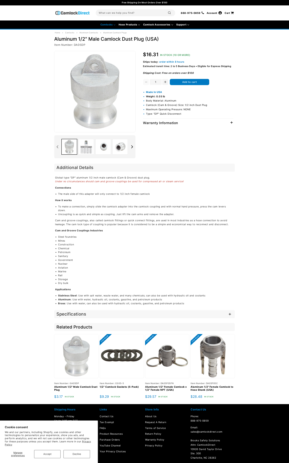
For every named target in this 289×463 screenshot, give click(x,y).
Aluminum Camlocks (88, 32)
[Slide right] (132, 147)
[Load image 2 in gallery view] (86, 147)
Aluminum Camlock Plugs (115, 32)
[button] (230, 13)
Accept (47, 453)
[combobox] (135, 12)
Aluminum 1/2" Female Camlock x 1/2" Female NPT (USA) (166, 388)
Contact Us (106, 416)
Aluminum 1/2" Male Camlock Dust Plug (76, 388)
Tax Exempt (107, 422)
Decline (77, 453)
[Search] (169, 12)
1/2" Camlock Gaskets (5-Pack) (119, 386)
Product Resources (111, 433)
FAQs (103, 428)
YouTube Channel (110, 445)
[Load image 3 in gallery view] (103, 147)
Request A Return (155, 422)
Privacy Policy (153, 445)
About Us (151, 416)
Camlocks (69, 32)
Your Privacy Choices (113, 451)
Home (57, 32)
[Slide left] (57, 147)
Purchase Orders (110, 439)
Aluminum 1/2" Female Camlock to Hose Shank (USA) (212, 388)
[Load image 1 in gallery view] (69, 147)
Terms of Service (155, 428)
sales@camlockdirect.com (206, 431)
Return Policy (153, 433)
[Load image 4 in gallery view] (120, 147)
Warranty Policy (154, 439)
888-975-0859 (200, 420)
